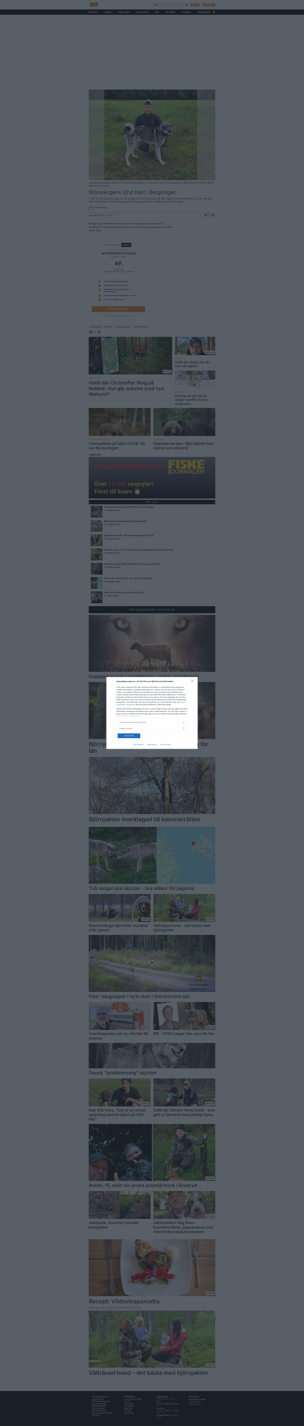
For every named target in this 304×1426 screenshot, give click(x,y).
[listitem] (152, 722)
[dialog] (152, 713)
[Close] (193, 681)
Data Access (152, 744)
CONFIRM (129, 736)
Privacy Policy (165, 744)
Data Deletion (138, 744)
